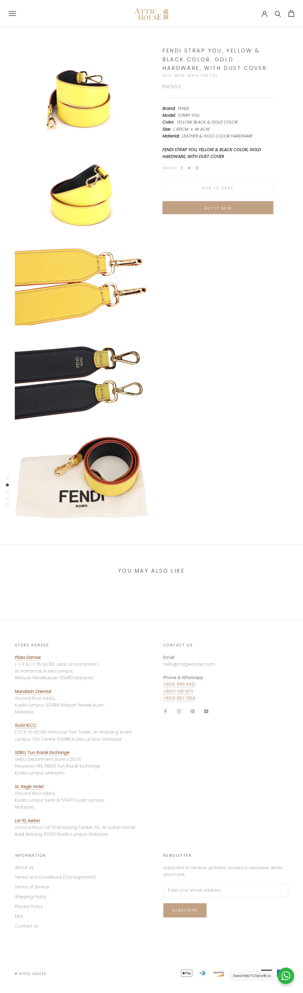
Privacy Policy (29, 906)
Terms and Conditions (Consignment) (55, 877)
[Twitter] (189, 168)
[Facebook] (181, 168)
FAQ (19, 916)
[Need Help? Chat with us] (286, 976)
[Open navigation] (12, 13)
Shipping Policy (30, 897)
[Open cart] (291, 13)
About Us (24, 867)
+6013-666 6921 (179, 684)
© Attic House (31, 973)
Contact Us (26, 926)
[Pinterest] (197, 168)
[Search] (278, 13)
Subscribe (185, 910)
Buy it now (217, 208)
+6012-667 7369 (179, 698)
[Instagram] (179, 711)
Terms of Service (32, 887)
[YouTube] (206, 711)
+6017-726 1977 (178, 691)
